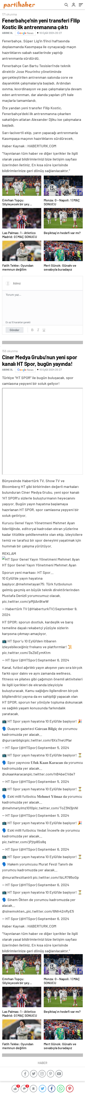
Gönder (14, 330)
